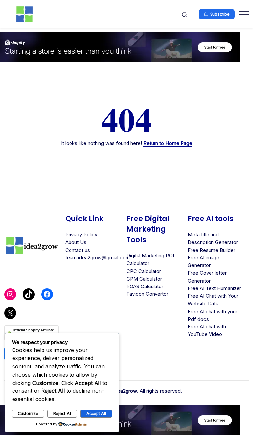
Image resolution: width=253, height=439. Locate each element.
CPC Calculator (143, 271)
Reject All (62, 413)
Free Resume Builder (211, 250)
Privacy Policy (81, 234)
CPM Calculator (144, 279)
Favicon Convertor (147, 294)
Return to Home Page (167, 143)
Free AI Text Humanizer (214, 288)
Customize (28, 413)
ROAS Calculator (144, 286)
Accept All (96, 413)
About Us (75, 242)
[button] (184, 14)
